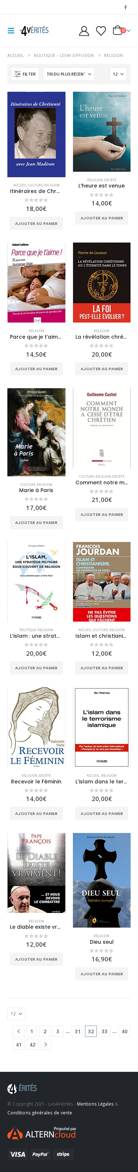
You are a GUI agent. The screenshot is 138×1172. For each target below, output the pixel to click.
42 (32, 1044)
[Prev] (18, 1031)
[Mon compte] (84, 31)
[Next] (46, 1044)
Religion (52, 185)
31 (78, 1031)
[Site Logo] (34, 31)
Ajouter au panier (36, 223)
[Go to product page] (36, 134)
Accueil (19, 185)
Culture (35, 185)
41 (19, 1044)
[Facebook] (125, 7)
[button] (13, 31)
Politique (28, 629)
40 (124, 1031)
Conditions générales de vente (39, 1112)
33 (104, 1031)
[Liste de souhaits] (101, 31)
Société (110, 180)
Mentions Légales (95, 1104)
